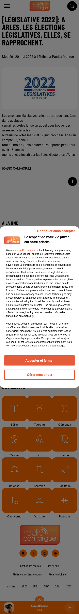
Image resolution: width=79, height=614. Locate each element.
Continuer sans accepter (56, 230)
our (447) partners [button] (25, 250)
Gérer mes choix (39, 374)
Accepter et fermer (39, 360)
